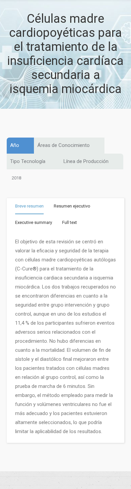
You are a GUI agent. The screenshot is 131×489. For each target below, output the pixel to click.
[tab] (29, 207)
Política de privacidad (65, 480)
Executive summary (33, 222)
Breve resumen (29, 206)
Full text (69, 222)
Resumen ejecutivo (72, 206)
